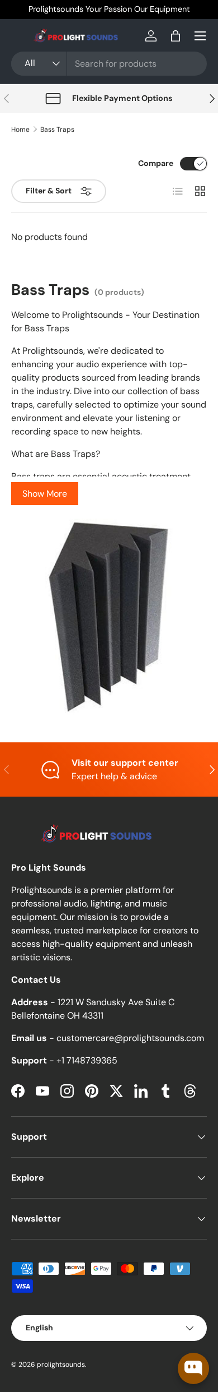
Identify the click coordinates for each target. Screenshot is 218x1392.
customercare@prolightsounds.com (130, 1038)
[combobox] (109, 64)
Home (20, 129)
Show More (44, 494)
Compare (155, 163)
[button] (175, 36)
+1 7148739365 (86, 1060)
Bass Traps (57, 129)
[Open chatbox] (193, 1368)
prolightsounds (61, 1364)
